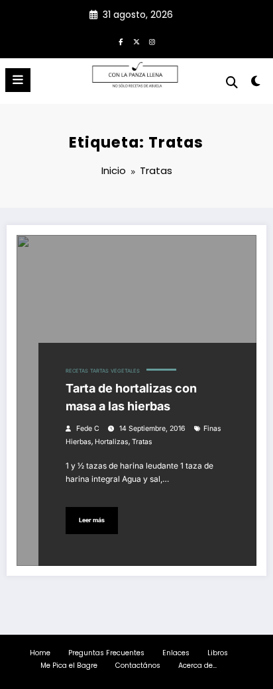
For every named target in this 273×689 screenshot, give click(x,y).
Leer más (92, 520)
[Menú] (17, 80)
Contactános (137, 665)
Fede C (87, 428)
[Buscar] (232, 82)
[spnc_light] (256, 83)
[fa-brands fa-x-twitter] (136, 42)
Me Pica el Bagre (68, 665)
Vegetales (125, 371)
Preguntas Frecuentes (106, 653)
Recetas (77, 371)
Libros (217, 653)
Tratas (142, 441)
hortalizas (112, 441)
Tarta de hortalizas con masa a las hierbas (131, 397)
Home (40, 653)
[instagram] (152, 42)
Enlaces (176, 653)
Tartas (99, 371)
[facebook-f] (121, 42)
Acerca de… (197, 665)
